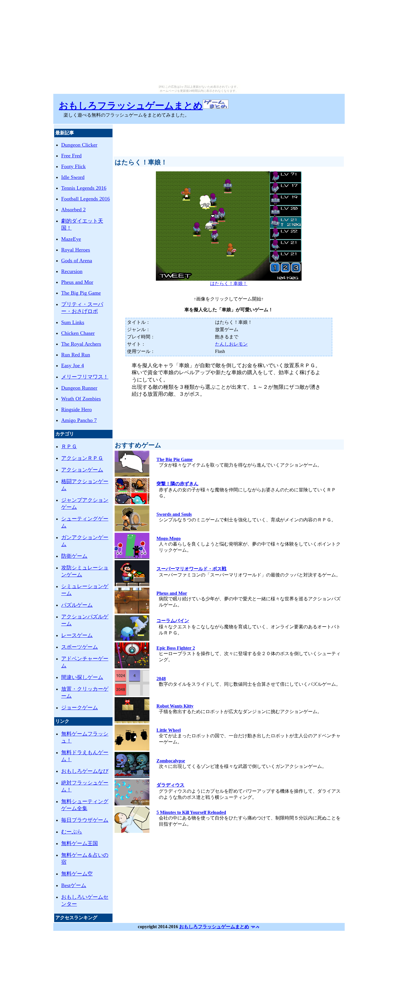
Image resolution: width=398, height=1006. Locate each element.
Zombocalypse (170, 760)
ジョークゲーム (79, 707)
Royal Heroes (75, 250)
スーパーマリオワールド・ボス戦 (191, 568)
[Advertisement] (229, 138)
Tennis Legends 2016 (83, 188)
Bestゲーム (73, 885)
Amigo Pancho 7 (79, 420)
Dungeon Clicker (79, 145)
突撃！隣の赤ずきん (177, 483)
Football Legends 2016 (85, 199)
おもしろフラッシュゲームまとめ (131, 105)
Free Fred (71, 156)
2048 (161, 678)
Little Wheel (168, 730)
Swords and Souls (174, 514)
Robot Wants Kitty (174, 706)
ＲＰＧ (69, 446)
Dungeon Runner (79, 388)
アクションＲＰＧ (82, 458)
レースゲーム (77, 635)
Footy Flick (73, 166)
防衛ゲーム (74, 556)
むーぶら (71, 832)
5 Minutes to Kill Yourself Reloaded (191, 812)
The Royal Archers (81, 344)
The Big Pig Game (81, 293)
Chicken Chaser (78, 333)
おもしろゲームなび (84, 771)
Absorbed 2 (73, 209)
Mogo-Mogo (168, 538)
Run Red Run (75, 355)
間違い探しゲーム (82, 677)
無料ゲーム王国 (79, 843)
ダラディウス (170, 784)
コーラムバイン (172, 620)
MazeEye (71, 239)
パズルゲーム (77, 605)
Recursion (71, 271)
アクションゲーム (82, 470)
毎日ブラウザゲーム (84, 820)
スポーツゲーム (79, 647)
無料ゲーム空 (77, 874)
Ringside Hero (76, 409)
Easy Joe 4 (72, 365)
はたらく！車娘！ (228, 283)
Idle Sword (72, 177)
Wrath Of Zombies (81, 399)
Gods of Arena (76, 260)
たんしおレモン (231, 344)
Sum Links (72, 322)
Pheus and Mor (77, 282)
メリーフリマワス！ (84, 377)
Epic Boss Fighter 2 (175, 648)
